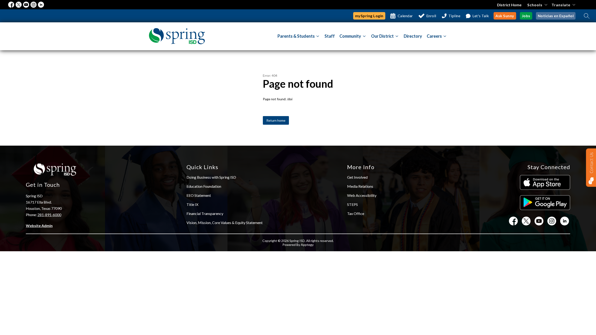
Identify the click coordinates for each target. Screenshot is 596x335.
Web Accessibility (361, 195)
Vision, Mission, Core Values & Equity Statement (224, 222)
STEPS (352, 204)
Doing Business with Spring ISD (211, 177)
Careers (434, 36)
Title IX (192, 204)
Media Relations (360, 186)
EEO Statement (198, 195)
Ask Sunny (504, 15)
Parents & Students (296, 36)
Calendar (405, 15)
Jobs (526, 15)
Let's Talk (480, 15)
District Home (509, 5)
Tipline (454, 15)
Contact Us (591, 162)
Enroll (431, 15)
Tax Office (355, 213)
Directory (413, 36)
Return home (275, 120)
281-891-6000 (49, 214)
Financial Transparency (204, 213)
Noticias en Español (556, 15)
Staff (330, 36)
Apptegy (307, 245)
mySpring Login (369, 15)
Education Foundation (203, 186)
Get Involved (357, 177)
